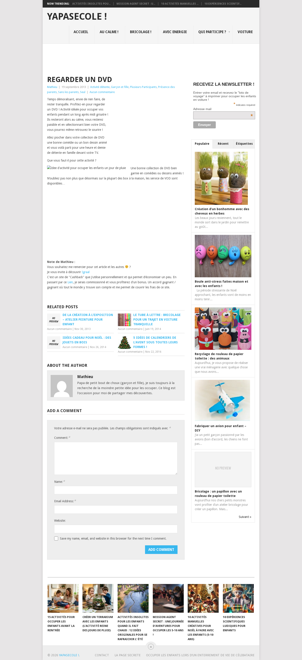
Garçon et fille (120, 87)
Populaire (202, 143)
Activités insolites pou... (91, 3)
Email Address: (65, 501)
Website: (60, 520)
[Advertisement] (127, 59)
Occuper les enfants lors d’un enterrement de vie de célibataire (200, 655)
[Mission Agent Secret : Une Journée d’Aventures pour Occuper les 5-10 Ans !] (168, 598)
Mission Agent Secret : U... (136, 3)
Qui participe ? (212, 32)
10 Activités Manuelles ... (180, 3)
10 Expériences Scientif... (223, 3)
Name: (59, 481)
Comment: (62, 438)
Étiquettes (244, 143)
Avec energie (175, 32)
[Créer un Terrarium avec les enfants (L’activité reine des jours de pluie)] (97, 598)
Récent (223, 143)
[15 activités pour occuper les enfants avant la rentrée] (63, 598)
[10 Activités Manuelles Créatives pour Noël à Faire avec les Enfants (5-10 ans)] (203, 598)
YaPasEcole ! (77, 16)
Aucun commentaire (102, 92)
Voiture (245, 32)
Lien (70, 282)
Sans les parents (68, 92)
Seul (82, 92)
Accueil (81, 32)
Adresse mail (223, 109)
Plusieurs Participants (143, 87)
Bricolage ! (140, 32)
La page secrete (128, 655)
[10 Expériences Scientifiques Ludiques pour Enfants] (238, 598)
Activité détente (100, 87)
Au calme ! (109, 32)
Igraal (86, 272)
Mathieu (52, 87)
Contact (102, 655)
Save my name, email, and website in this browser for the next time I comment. (113, 538)
